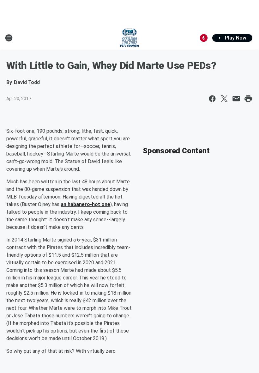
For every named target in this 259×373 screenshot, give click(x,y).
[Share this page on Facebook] (212, 98)
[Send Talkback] (204, 38)
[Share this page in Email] (236, 98)
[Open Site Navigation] (9, 38)
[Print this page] (248, 98)
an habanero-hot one (85, 204)
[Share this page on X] (224, 98)
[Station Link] (129, 38)
